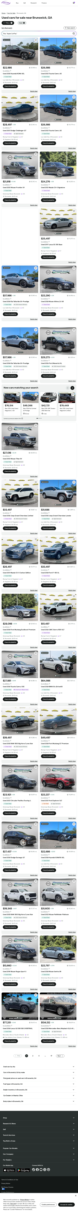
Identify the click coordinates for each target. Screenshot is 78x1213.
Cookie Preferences (7, 1192)
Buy (17, 3)
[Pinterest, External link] (48, 1169)
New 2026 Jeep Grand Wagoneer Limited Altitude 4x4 (66, 411)
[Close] (76, 1195)
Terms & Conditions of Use (9, 1180)
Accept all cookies (66, 1205)
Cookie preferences (48, 1205)
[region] (39, 1203)
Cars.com (13, 1203)
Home (3, 13)
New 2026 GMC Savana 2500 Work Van (48, 409)
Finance (44, 3)
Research (34, 3)
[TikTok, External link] (33, 1169)
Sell (24, 3)
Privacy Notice (5, 1183)
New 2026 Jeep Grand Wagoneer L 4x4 (11, 409)
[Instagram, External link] (44, 1169)
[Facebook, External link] (37, 1169)
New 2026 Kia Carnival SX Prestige (29, 409)
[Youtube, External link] (41, 1169)
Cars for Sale (11, 13)
